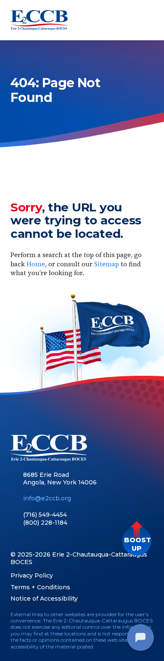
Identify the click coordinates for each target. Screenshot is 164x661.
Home (35, 264)
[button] (136, 540)
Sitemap (106, 264)
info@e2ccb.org (47, 498)
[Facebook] (15, 539)
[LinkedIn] (29, 539)
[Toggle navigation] (145, 20)
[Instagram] (59, 539)
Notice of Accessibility (44, 598)
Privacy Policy (32, 575)
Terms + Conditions (40, 587)
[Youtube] (44, 539)
